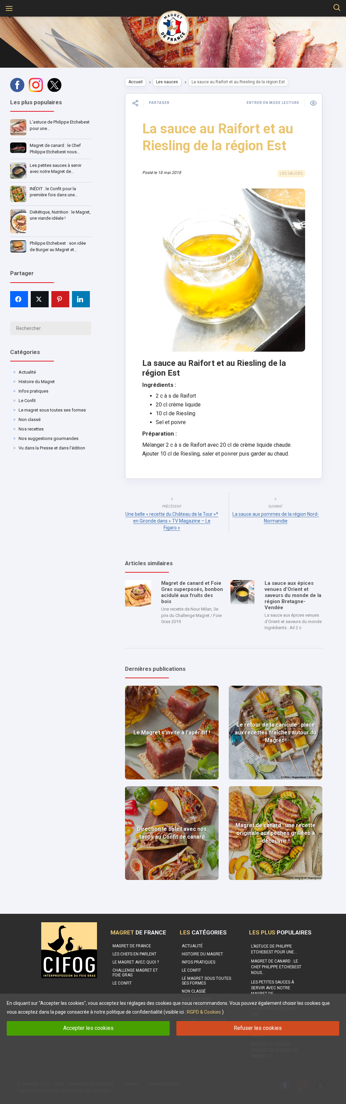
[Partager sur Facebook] (19, 299)
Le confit (122, 983)
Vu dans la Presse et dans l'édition (52, 447)
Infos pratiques (33, 391)
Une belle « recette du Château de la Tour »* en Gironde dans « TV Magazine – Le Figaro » (171, 520)
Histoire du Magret (37, 381)
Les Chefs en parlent (134, 954)
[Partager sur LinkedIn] (81, 299)
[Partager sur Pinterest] (60, 299)
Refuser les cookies (258, 1028)
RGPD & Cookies (204, 1012)
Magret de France (132, 946)
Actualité (27, 372)
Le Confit (27, 400)
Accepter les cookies (88, 1028)
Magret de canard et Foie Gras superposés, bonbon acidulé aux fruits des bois (192, 592)
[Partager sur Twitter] (40, 299)
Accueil (135, 82)
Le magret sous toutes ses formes (52, 410)
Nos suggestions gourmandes (48, 438)
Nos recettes (31, 429)
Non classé (30, 419)
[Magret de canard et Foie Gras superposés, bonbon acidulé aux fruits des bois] (138, 593)
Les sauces (167, 82)
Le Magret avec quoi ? (136, 962)
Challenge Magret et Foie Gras (135, 972)
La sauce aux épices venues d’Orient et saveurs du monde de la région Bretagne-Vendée (293, 595)
